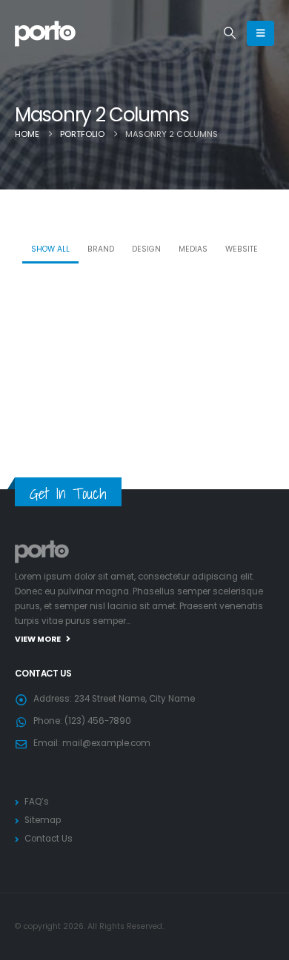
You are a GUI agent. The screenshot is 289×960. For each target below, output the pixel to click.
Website (241, 249)
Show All (50, 249)
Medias (193, 249)
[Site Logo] (45, 33)
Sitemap (42, 820)
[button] (230, 33)
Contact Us (48, 839)
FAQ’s (36, 802)
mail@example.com (106, 743)
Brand (100, 249)
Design (146, 249)
